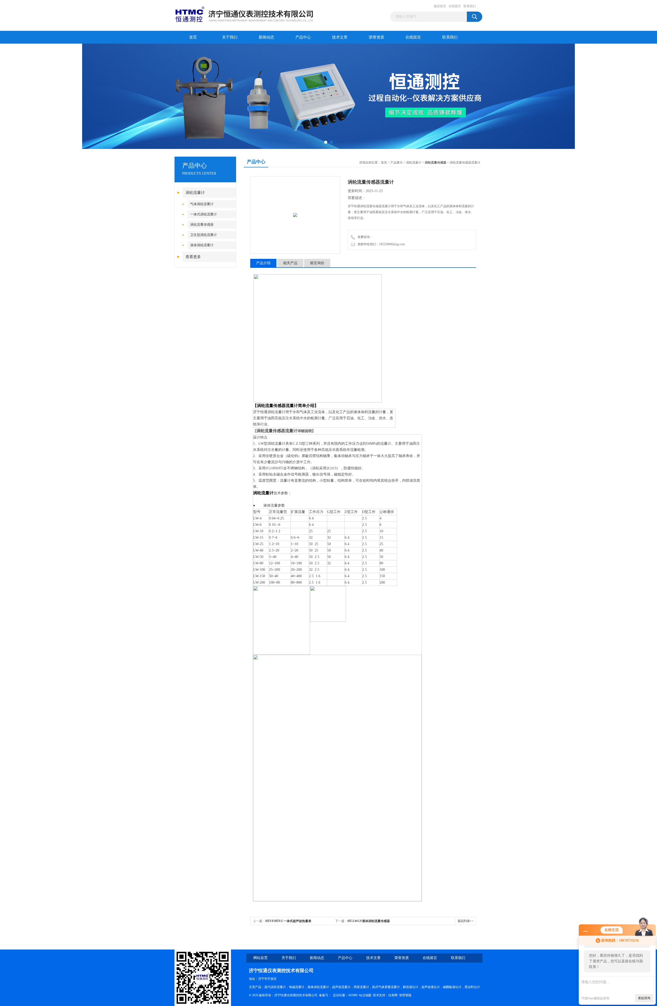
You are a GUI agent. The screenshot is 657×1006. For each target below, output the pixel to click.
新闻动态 (266, 37)
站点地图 (365, 995)
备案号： (325, 995)
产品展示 (396, 162)
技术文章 (339, 37)
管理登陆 (405, 995)
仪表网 (393, 995)
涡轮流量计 (195, 193)
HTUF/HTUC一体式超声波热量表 (288, 921)
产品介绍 (263, 263)
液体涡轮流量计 (202, 245)
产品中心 (303, 37)
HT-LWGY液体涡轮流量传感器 (368, 921)
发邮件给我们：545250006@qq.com (380, 244)
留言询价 (317, 263)
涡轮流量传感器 (202, 224)
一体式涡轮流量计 (203, 214)
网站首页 (260, 958)
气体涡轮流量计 (202, 204)
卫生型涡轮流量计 (203, 235)
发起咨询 (644, 998)
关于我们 (229, 37)
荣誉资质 (376, 37)
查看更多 (193, 257)
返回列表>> (466, 921)
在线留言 (455, 6)
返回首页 (440, 6)
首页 (193, 37)
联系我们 (469, 6)
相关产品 (290, 263)
